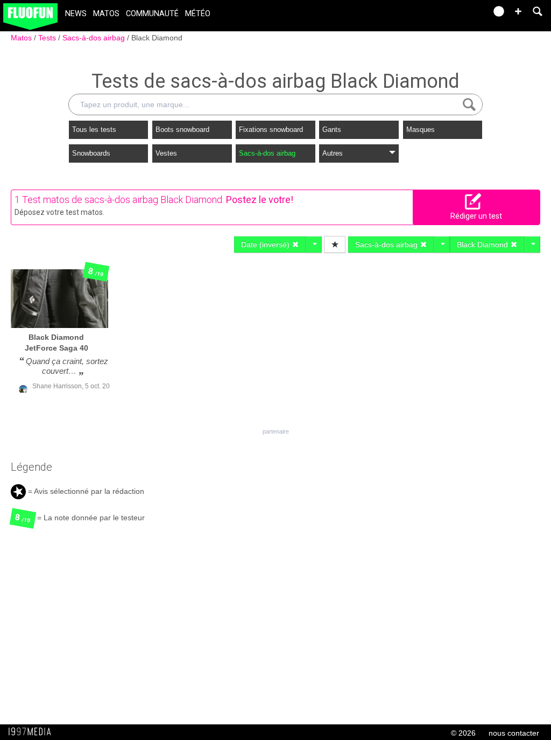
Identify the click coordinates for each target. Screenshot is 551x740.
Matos (106, 13)
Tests (48, 37)
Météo (197, 13)
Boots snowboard (182, 129)
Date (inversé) (266, 244)
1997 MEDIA (32, 731)
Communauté (152, 13)
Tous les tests (94, 129)
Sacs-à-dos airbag (94, 37)
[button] (518, 11)
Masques (420, 129)
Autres (332, 153)
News (76, 13)
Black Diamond (156, 37)
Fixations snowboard (271, 129)
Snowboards (91, 153)
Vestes (166, 153)
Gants (331, 129)
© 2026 (463, 733)
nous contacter (514, 733)
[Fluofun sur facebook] (455, 15)
